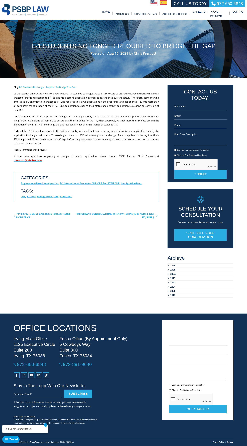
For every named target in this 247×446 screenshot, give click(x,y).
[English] (154, 2)
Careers (199, 11)
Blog (16, 87)
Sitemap (230, 442)
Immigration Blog (131, 183)
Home (106, 11)
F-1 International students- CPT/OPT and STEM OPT (89, 183)
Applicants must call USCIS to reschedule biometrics (43, 215)
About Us (122, 14)
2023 (172, 278)
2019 (172, 295)
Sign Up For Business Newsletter (192, 155)
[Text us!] (11, 440)
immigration (44, 196)
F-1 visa (31, 196)
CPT (23, 196)
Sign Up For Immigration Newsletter (193, 150)
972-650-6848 (31, 364)
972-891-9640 (77, 364)
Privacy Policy (218, 442)
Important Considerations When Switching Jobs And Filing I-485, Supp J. (116, 215)
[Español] (163, 2)
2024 (172, 274)
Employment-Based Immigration (39, 183)
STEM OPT (66, 196)
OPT (56, 196)
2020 (172, 291)
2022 (172, 282)
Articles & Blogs (174, 14)
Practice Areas (145, 14)
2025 (172, 269)
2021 (172, 286)
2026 (172, 265)
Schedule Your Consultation (200, 235)
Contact (238, 11)
